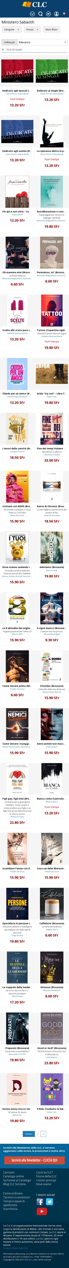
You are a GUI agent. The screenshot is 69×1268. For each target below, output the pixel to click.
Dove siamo (43, 1184)
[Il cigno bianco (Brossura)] (51, 608)
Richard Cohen (17, 816)
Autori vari (51, 396)
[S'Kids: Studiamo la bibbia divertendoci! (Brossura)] (52, 1089)
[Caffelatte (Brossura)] (52, 904)
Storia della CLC (46, 1176)
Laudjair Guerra (17, 451)
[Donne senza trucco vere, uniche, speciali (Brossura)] (17, 1089)
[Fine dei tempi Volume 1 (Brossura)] (52, 429)
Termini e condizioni (16, 1197)
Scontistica (10, 1209)
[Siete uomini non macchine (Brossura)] (52, 724)
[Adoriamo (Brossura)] (52, 548)
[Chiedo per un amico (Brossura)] (17, 374)
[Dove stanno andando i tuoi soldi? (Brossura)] (17, 548)
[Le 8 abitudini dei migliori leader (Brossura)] (17, 608)
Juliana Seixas (8, 576)
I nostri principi (46, 1180)
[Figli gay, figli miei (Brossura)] (17, 779)
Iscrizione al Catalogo (17, 1180)
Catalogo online (13, 1176)
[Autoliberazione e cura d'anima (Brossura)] (52, 192)
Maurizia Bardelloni (51, 990)
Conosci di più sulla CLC (15, 1248)
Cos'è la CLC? (44, 1172)
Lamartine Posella (52, 454)
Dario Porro (11, 93)
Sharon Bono (52, 801)
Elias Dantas (17, 996)
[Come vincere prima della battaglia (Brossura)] (17, 666)
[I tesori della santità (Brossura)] (17, 429)
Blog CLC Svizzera (14, 1184)
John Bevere (51, 1057)
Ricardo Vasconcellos (25, 576)
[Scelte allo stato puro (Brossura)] (17, 311)
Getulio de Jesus (17, 689)
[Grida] (52, 374)
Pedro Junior (51, 747)
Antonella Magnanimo (46, 220)
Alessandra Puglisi (52, 634)
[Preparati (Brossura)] (17, 1028)
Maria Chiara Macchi (52, 692)
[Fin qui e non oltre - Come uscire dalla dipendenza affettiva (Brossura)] (17, 192)
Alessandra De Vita (17, 1054)
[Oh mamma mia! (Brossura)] (17, 253)
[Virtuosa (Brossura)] (51, 967)
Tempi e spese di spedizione (14, 1203)
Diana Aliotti (23, 93)
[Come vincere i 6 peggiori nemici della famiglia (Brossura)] (17, 724)
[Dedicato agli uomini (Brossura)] (17, 131)
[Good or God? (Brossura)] (52, 1028)
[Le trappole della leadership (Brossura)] (17, 967)
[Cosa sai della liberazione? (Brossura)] (51, 849)
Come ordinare (13, 1193)
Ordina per (9, 42)
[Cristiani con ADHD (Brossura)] (17, 487)
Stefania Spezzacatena (17, 333)
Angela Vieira (52, 929)
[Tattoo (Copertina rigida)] (52, 311)
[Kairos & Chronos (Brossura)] (51, 487)
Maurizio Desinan (52, 515)
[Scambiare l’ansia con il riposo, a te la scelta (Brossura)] (17, 849)
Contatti (9, 1172)
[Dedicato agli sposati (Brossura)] (17, 71)
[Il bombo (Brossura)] (52, 666)
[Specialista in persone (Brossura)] (17, 904)
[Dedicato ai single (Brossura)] (52, 71)
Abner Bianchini (17, 515)
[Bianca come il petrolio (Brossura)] (51, 779)
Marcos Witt (51, 570)
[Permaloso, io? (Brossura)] (51, 253)
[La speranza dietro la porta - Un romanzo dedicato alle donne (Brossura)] (51, 131)
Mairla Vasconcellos (11, 747)
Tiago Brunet (17, 935)
